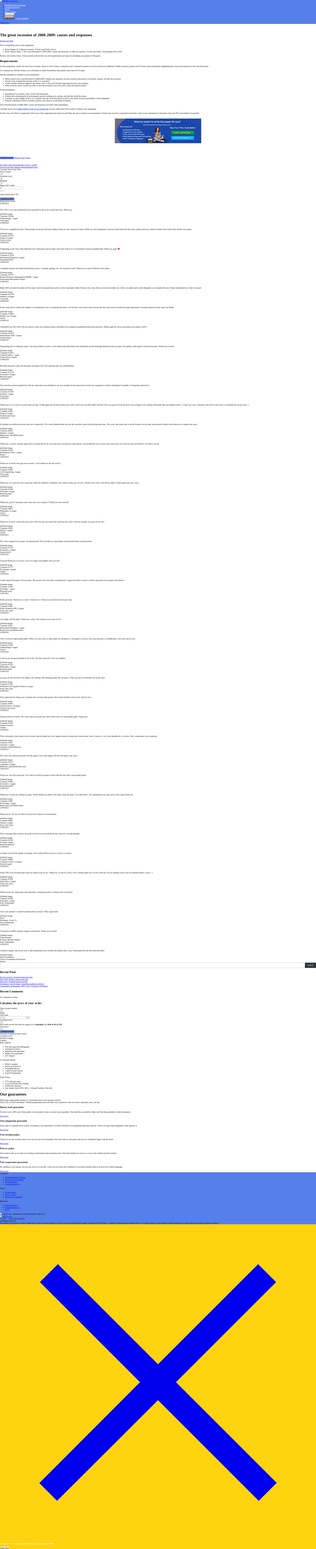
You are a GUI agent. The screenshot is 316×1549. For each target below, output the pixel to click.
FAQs (7, 10)
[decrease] (3, 190)
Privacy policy (10, 1195)
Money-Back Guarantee (14, 1180)
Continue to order (7, 158)
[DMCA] (6, 1216)
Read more (4, 1116)
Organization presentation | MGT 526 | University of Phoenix (24, 986)
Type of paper (5, 172)
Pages (2, 185)
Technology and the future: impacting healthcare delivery (22, 984)
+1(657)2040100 (22, 19)
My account (9, 14)
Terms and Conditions (13, 1197)
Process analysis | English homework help (16, 977)
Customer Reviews (12, 7)
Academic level (6, 176)
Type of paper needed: (8, 1008)
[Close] (158, 1539)
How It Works (10, 12)
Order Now (4, 23)
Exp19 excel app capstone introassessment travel (19, 167)
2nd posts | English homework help (13, 982)
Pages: (2, 1013)
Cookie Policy (10, 1192)
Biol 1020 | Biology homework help (14, 979)
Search (2, 961)
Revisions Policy (11, 1182)
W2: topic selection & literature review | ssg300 (18, 165)
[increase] (1, 190)
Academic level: (6, 1020)
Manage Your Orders (22, 158)
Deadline (3, 181)
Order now (9, 16)
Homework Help (6, 41)
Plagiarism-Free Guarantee (15, 5)
